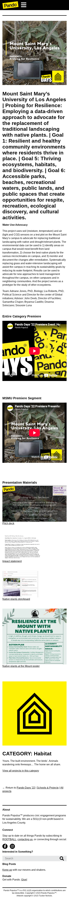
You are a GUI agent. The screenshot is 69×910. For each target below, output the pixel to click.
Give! (24, 879)
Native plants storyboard (16, 599)
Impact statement (12, 561)
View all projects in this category (20, 770)
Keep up (7, 869)
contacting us (25, 839)
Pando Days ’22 (26, 787)
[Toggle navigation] (23, 5)
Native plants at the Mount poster (21, 666)
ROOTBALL (9, 839)
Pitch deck (8, 523)
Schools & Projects (48, 787)
